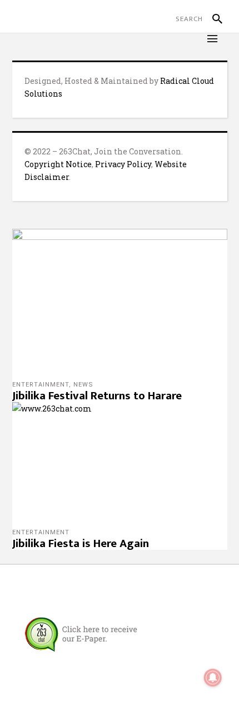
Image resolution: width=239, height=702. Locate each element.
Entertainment (40, 384)
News (83, 384)
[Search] (212, 19)
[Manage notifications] (213, 677)
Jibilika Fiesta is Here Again (80, 543)
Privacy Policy (123, 164)
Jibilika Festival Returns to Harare (97, 395)
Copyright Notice (58, 164)
